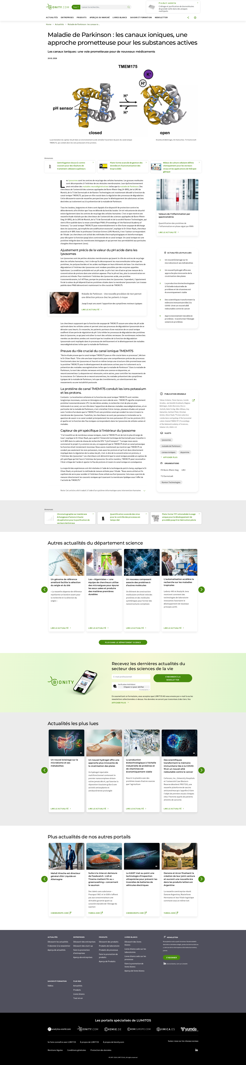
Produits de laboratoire (109, 945)
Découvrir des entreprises (84, 941)
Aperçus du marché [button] (100, 17)
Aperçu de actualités (56, 950)
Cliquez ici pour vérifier (134, 687)
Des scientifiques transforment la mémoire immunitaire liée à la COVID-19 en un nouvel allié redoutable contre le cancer (180, 304)
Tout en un (78, 998)
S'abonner (171, 957)
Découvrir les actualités (58, 941)
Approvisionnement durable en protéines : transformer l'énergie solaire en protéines (179, 318)
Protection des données (100, 1050)
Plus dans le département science (123, 642)
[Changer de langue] (195, 17)
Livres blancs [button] (120, 17)
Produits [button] (81, 17)
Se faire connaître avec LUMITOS (62, 1042)
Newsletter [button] (161, 17)
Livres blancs (79, 994)
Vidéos (50, 985)
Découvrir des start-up (83, 945)
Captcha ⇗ (144, 690)
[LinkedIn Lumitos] (196, 1050)
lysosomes (73, 180)
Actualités (77, 985)
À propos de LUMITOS (89, 1042)
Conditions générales (76, 1050)
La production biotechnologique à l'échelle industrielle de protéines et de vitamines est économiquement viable (179, 288)
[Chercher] (128, 7)
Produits (77, 990)
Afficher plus (170, 457)
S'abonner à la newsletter (173, 678)
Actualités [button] (52, 17)
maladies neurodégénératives (96, 186)
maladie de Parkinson (129, 186)
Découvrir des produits (108, 941)
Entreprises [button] (67, 17)
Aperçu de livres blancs (134, 970)
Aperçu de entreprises (82, 957)
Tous (75, 7)
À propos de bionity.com (113, 1042)
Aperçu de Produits (107, 961)
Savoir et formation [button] (141, 17)
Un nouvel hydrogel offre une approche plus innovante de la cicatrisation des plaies (178, 273)
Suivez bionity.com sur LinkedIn (177, 964)
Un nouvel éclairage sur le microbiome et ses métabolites (179, 261)
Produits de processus (108, 950)
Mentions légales (55, 1050)
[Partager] (188, 17)
